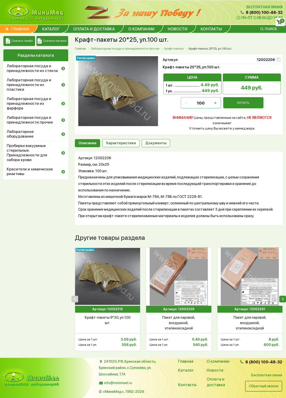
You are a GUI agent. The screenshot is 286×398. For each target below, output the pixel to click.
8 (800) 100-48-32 (264, 12)
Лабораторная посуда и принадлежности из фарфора (29, 103)
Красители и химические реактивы (30, 171)
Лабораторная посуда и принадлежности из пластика (29, 85)
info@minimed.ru (118, 383)
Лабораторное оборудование (20, 133)
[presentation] (75, 299)
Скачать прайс (22, 40)
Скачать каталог (55, 40)
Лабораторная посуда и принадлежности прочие (30, 119)
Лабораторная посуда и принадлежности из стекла (32, 68)
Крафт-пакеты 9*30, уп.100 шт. (107, 320)
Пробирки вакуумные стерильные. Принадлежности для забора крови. (27, 152)
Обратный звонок (263, 386)
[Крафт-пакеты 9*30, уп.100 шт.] (107, 276)
